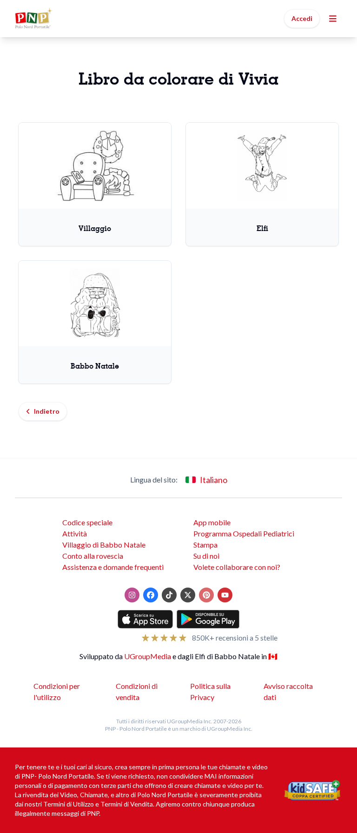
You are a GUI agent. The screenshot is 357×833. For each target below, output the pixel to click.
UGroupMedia (147, 656)
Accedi (301, 18)
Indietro (47, 411)
